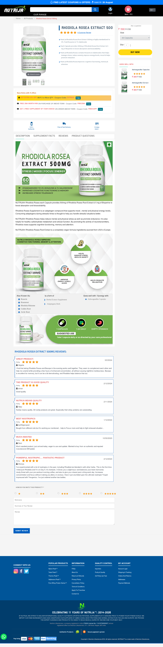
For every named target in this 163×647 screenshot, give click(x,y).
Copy (78, 98)
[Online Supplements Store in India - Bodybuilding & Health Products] (15, 9)
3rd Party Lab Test (101, 576)
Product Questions (83, 136)
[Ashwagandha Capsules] (124, 74)
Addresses (121, 579)
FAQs (73, 569)
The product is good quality (32, 382)
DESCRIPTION (23, 136)
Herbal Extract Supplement (56, 300)
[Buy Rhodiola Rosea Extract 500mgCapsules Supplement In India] (29, 82)
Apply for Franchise (78, 590)
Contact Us (75, 594)
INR (151, 10)
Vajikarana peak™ (54, 579)
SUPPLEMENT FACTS (44, 136)
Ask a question (136, 26)
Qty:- (122, 45)
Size (122, 33)
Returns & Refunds (78, 576)
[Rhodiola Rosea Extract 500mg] (36, 81)
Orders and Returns (124, 576)
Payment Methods (124, 583)
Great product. (25, 359)
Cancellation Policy (78, 583)
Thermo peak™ (53, 576)
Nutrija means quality (29, 400)
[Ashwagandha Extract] (124, 87)
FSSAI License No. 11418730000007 (96, 623)
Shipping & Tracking (124, 572)
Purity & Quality (100, 572)
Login (110, 13)
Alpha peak (52, 569)
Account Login (123, 569)
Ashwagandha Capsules (97, 299)
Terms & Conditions (78, 586)
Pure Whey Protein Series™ (57, 583)
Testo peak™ (52, 572)
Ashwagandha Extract (140, 83)
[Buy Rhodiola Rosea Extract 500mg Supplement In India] (24, 82)
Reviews (63, 136)
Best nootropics (25, 419)
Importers (98, 569)
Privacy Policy (76, 579)
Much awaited (24, 437)
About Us (75, 572)
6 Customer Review (84, 32)
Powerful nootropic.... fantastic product (40, 458)
